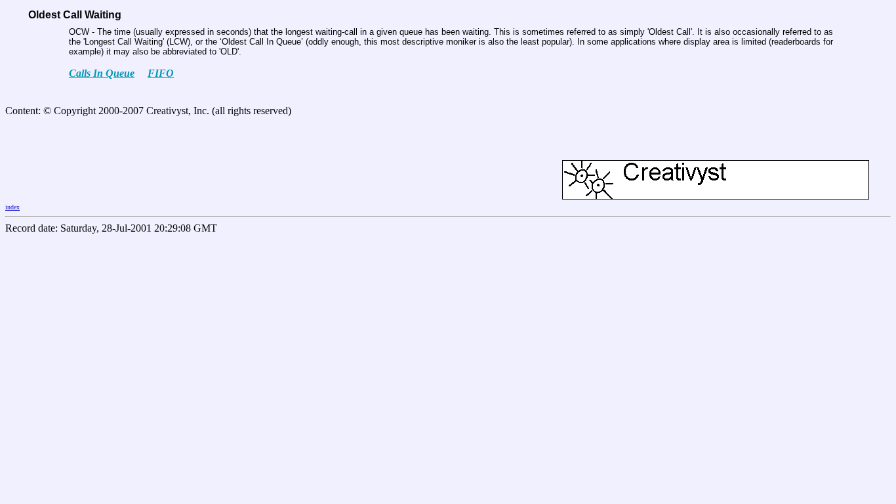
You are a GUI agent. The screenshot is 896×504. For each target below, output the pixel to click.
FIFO (161, 73)
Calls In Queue (101, 73)
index (12, 207)
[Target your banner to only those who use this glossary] (715, 195)
